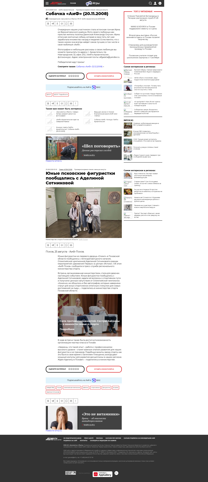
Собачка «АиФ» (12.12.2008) (89, 66)
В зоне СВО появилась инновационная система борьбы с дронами (146, 133)
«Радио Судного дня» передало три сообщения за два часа (146, 156)
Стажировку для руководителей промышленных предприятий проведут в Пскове (143, 47)
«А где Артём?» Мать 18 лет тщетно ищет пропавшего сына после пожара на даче (147, 103)
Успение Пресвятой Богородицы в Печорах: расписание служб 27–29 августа (143, 18)
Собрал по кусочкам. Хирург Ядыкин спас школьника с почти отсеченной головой (148, 95)
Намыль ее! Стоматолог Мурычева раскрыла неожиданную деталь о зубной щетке (147, 199)
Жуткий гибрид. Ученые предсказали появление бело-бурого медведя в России (148, 72)
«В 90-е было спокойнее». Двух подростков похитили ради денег (146, 79)
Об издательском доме (72, 438)
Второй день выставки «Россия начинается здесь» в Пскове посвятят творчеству (143, 37)
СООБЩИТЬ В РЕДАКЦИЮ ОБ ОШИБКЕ (103, 440)
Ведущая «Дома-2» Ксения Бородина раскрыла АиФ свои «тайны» (105, 114)
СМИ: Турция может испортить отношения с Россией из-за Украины (147, 140)
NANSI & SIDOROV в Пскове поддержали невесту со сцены (143, 28)
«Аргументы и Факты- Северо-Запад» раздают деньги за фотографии (67, 114)
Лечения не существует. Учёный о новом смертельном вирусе (146, 206)
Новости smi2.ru (54, 161)
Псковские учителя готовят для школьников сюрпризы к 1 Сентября (143, 57)
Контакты (83, 440)
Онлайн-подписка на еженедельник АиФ (139, 438)
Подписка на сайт (70, 440)
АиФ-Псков (83, 239)
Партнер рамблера (84, 473)
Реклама (99, 438)
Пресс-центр (88, 438)
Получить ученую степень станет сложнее (145, 148)
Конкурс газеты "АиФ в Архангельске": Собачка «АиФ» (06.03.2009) (67, 129)
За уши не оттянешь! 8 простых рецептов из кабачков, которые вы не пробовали (148, 191)
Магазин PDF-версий (113, 438)
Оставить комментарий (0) (104, 76)
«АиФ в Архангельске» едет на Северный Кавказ (67, 120)
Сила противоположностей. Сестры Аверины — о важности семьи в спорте (90, 323)
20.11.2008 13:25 (51, 10)
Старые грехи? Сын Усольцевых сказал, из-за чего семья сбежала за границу (147, 183)
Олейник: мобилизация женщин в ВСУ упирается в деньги (146, 124)
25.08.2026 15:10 (51, 169)
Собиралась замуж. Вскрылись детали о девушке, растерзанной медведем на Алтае (146, 111)
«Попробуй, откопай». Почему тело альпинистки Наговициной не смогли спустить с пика (147, 87)
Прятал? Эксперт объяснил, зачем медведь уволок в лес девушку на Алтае (147, 215)
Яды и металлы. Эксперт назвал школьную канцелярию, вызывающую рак (146, 175)
